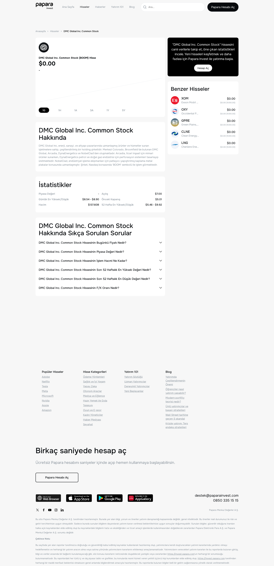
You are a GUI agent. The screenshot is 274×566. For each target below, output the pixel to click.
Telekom (88, 405)
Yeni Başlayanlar (134, 391)
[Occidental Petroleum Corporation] (203, 111)
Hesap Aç (203, 68)
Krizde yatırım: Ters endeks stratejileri (177, 425)
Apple (45, 405)
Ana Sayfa (68, 7)
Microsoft (47, 396)
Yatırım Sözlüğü (133, 376)
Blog (132, 7)
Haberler (100, 7)
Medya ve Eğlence (94, 396)
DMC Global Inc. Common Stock (81, 31)
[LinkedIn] (62, 510)
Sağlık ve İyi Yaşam (94, 381)
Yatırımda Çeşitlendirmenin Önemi (175, 380)
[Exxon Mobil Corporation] (203, 100)
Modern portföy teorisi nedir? (175, 399)
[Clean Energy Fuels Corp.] (203, 133)
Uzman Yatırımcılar (135, 381)
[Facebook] (44, 510)
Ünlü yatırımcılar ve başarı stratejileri (177, 408)
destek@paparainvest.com (216, 495)
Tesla (45, 386)
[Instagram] (56, 510)
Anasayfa (41, 31)
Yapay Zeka (90, 386)
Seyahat (88, 424)
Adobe (46, 376)
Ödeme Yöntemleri (94, 376)
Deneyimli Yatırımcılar (137, 386)
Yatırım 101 (117, 7)
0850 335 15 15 (225, 500)
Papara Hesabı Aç (223, 7)
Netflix (46, 381)
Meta (45, 391)
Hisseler (84, 7)
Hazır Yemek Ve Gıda (95, 400)
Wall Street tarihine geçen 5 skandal (177, 416)
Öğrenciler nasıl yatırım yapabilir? (176, 391)
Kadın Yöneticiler (93, 415)
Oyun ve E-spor (92, 410)
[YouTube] (50, 510)
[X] (37, 510)
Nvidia (45, 400)
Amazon (46, 410)
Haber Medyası (92, 419)
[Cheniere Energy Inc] (203, 145)
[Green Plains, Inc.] (203, 122)
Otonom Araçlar (92, 391)
